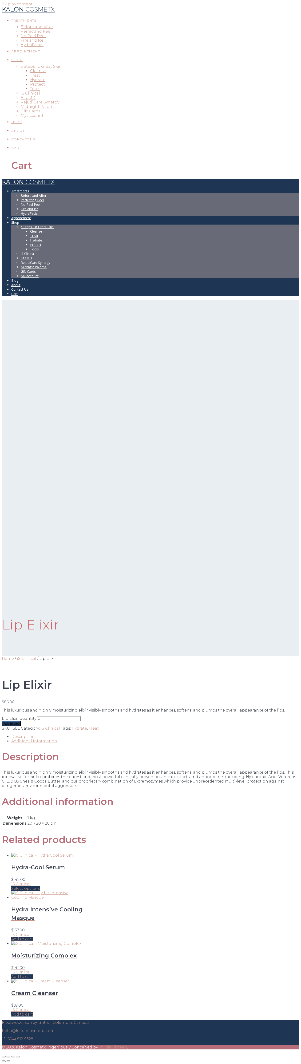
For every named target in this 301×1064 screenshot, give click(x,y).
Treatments (23, 20)
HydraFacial (32, 45)
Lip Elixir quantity (19, 718)
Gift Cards (30, 111)
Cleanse (38, 71)
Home (8, 658)
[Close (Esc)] (4, 1056)
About (17, 131)
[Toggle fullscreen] (13, 1056)
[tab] (155, 736)
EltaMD (28, 97)
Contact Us (23, 139)
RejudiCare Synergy (40, 102)
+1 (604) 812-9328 (17, 1039)
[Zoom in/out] (18, 1056)
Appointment (25, 51)
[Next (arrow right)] (8, 1061)
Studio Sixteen (113, 1047)
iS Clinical (30, 93)
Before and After (37, 27)
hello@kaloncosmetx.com (27, 1030)
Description (23, 736)
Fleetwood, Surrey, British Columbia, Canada (45, 1022)
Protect (37, 84)
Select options (25, 888)
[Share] (8, 1056)
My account (32, 115)
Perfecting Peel (36, 31)
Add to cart (11, 723)
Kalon (28, 9)
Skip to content (17, 4)
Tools (35, 89)
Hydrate (37, 80)
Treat (35, 75)
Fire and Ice (32, 40)
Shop (17, 60)
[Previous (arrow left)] (4, 1061)
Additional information (34, 741)
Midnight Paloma (38, 106)
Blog (16, 122)
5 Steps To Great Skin (41, 66)
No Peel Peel (33, 36)
